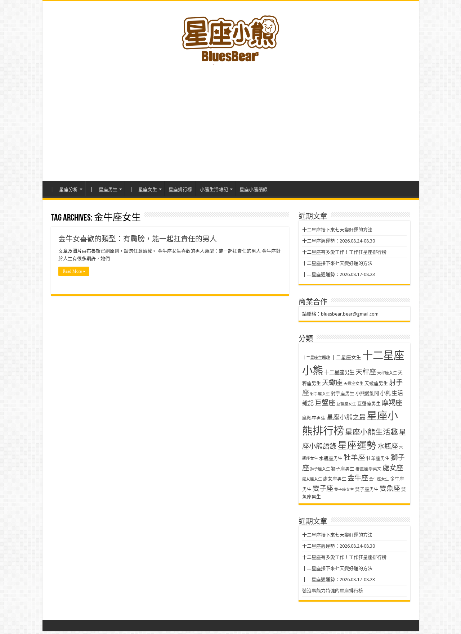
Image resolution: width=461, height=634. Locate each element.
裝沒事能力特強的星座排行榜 (332, 590)
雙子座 (323, 488)
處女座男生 (334, 478)
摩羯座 (392, 403)
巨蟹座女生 (346, 404)
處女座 (392, 468)
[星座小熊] (230, 35)
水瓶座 (387, 446)
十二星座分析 (64, 189)
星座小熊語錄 (254, 189)
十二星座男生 (103, 189)
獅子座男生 (342, 468)
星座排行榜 (180, 189)
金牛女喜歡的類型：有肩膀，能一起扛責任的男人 (137, 239)
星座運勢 (356, 445)
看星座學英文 (368, 468)
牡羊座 (354, 457)
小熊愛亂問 (367, 393)
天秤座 (365, 372)
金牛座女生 (379, 479)
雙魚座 (390, 488)
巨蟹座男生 (369, 403)
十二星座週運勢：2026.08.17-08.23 (338, 274)
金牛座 (358, 478)
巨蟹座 (325, 403)
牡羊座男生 (378, 458)
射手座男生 (342, 393)
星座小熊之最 (346, 417)
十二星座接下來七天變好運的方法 (337, 229)
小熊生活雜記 (214, 189)
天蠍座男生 (376, 383)
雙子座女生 (344, 489)
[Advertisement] (230, 119)
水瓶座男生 (331, 458)
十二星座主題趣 (316, 357)
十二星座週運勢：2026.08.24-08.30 (338, 241)
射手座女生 (320, 393)
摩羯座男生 (314, 418)
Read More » (74, 271)
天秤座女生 (387, 373)
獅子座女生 (320, 469)
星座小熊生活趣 (371, 432)
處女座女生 (312, 479)
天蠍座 (332, 383)
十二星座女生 (143, 189)
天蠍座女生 (353, 383)
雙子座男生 (367, 489)
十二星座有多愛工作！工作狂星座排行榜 (344, 252)
